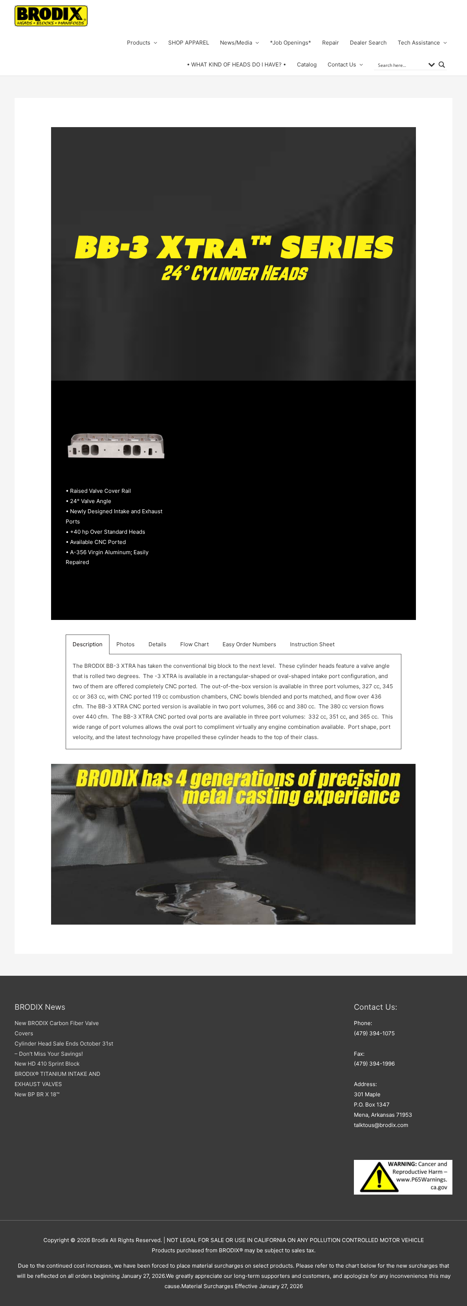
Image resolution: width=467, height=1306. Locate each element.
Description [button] (88, 644)
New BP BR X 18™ (37, 1094)
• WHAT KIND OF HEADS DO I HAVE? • (236, 64)
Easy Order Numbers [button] (249, 644)
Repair (330, 42)
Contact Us (342, 64)
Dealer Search (368, 42)
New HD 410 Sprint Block (47, 1063)
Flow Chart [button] (194, 644)
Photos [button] (125, 644)
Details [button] (157, 644)
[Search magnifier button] (442, 65)
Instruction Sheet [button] (312, 644)
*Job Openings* (290, 42)
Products (138, 42)
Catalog (307, 64)
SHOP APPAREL (188, 42)
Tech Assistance (419, 42)
